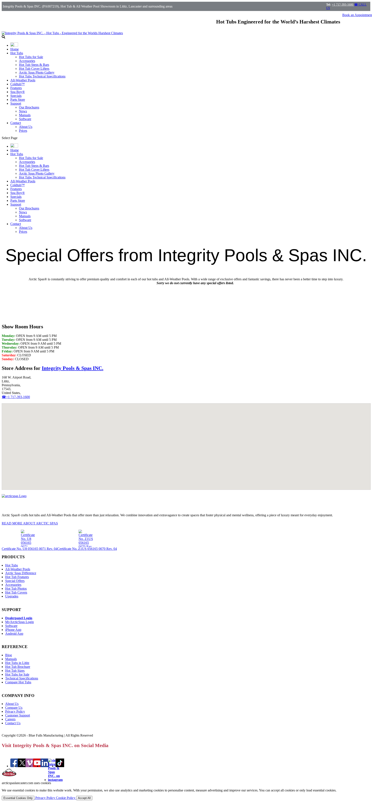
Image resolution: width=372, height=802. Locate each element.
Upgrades (11, 596)
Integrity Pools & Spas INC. (72, 368)
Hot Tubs (16, 53)
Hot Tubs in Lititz (17, 663)
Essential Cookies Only (18, 798)
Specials (16, 96)
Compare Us (13, 707)
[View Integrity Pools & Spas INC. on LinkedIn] (44, 766)
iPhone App (13, 629)
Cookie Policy (66, 798)
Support (15, 103)
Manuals (25, 115)
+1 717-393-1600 (343, 4)
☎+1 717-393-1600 (16, 397)
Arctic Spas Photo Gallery (36, 72)
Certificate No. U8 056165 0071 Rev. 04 (29, 549)
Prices (23, 130)
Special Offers (15, 581)
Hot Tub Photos (16, 588)
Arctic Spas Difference (20, 573)
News (23, 111)
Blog (8, 655)
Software (25, 119)
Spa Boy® (17, 92)
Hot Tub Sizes (15, 670)
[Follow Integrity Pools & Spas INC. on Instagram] (55, 780)
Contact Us (12, 723)
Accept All (84, 798)
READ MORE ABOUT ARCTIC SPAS (30, 523)
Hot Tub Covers (16, 592)
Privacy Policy (15, 711)
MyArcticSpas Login (19, 622)
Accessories (27, 61)
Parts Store (17, 99)
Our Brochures (29, 107)
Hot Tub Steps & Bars (34, 65)
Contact (15, 123)
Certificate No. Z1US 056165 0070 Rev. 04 (87, 549)
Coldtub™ (17, 84)
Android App (14, 633)
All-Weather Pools (22, 80)
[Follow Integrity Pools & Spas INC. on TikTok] (60, 766)
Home (14, 49)
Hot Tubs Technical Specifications (42, 76)
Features (16, 88)
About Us (25, 127)
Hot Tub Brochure (17, 667)
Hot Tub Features (17, 577)
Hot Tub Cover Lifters (34, 68)
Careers (10, 719)
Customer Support (17, 715)
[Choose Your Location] (14, 45)
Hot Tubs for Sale (31, 57)
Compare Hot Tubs (18, 682)
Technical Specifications (21, 678)
